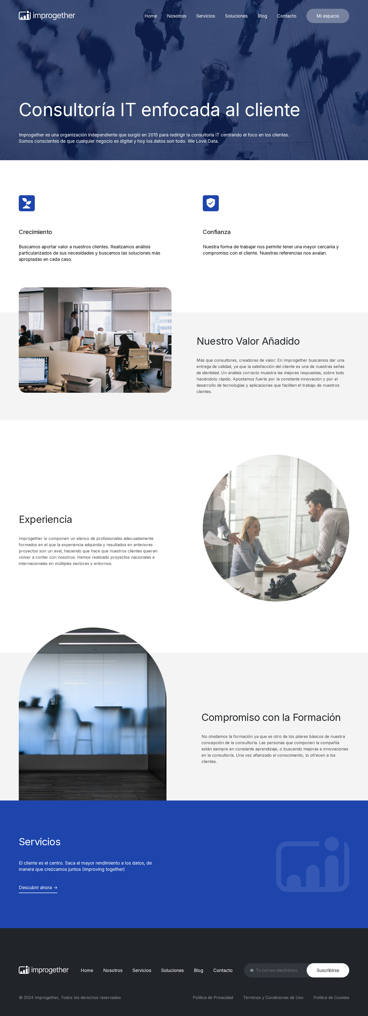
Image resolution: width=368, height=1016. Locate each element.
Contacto (286, 16)
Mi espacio (327, 16)
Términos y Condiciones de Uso (273, 997)
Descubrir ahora (35, 887)
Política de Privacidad (213, 997)
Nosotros (176, 16)
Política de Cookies (331, 997)
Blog (262, 16)
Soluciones (236, 16)
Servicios (205, 16)
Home (150, 16)
